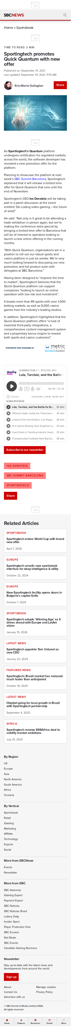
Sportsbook (24, 27)
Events (8, 867)
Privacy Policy (44, 992)
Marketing (10, 828)
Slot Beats (10, 938)
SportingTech (17, 485)
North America (12, 779)
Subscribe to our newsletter (24, 449)
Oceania (9, 795)
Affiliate (8, 834)
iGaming (9, 823)
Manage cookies (46, 987)
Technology (11, 839)
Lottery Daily (11, 916)
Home (8, 27)
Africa (7, 790)
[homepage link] (14, 15)
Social (7, 850)
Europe (8, 769)
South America (13, 785)
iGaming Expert (13, 895)
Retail (7, 818)
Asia (6, 774)
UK (5, 763)
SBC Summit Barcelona (30, 179)
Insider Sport (11, 922)
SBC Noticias (11, 906)
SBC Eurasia (11, 932)
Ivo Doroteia (17, 466)
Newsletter (10, 872)
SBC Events (11, 943)
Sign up (11, 977)
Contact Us (10, 992)
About (7, 987)
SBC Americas (12, 890)
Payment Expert (13, 900)
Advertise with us (14, 997)
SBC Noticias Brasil (15, 911)
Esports (8, 844)
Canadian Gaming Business (20, 948)
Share (60, 85)
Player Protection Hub (17, 927)
